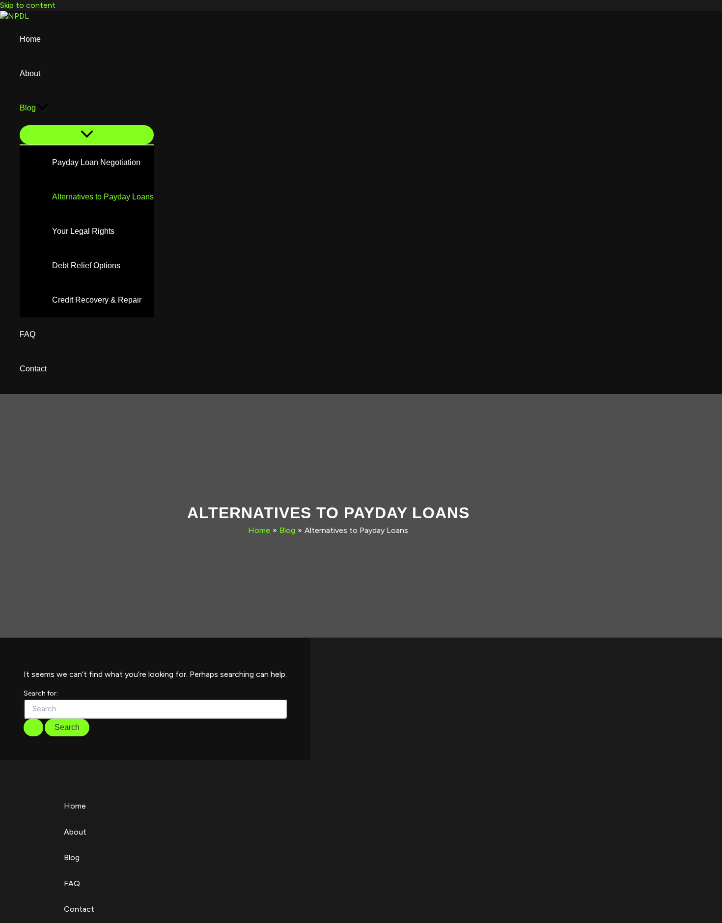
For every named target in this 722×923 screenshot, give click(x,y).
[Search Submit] (33, 727)
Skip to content (28, 5)
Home (30, 39)
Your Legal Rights (83, 231)
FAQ (27, 334)
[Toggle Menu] (87, 134)
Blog (28, 108)
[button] (42, 108)
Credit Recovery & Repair (96, 300)
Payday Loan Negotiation (96, 162)
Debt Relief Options (86, 265)
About (30, 73)
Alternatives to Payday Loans (103, 197)
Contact (33, 368)
